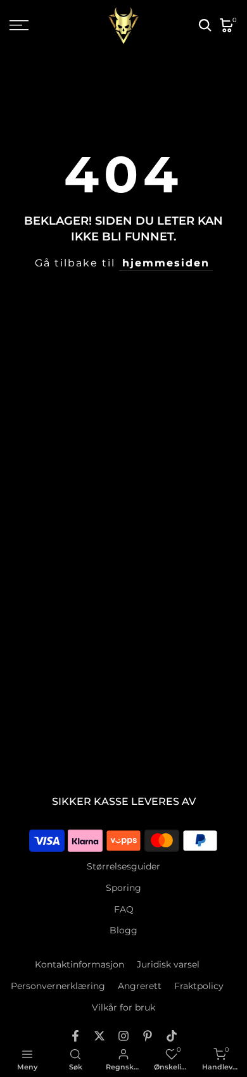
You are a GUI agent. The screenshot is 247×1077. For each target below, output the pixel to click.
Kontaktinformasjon (79, 964)
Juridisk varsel (168, 964)
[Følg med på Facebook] (75, 1035)
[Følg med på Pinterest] (147, 1035)
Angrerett (140, 986)
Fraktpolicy (199, 986)
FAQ (124, 909)
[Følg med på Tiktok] (171, 1035)
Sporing (123, 887)
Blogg (123, 930)
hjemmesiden (166, 263)
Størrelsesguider (123, 866)
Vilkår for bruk (123, 1007)
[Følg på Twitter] (99, 1035)
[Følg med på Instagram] (123, 1035)
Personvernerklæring (58, 986)
